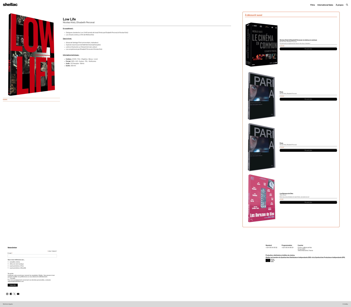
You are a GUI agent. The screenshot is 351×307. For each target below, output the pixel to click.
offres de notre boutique (17, 264)
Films (312, 5)
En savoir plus (308, 49)
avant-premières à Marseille (18, 268)
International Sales (325, 5)
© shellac (345, 304)
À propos (339, 5)
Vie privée (10, 273)
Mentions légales (8, 304)
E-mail (10, 253)
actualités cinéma (15, 262)
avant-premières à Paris (17, 266)
